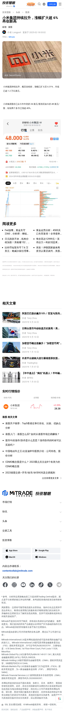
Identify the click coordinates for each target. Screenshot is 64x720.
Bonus (30, 4)
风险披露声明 (37, 709)
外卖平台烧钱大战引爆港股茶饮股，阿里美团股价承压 (41, 358)
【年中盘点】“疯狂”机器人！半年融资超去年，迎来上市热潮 (41, 373)
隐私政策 (14, 709)
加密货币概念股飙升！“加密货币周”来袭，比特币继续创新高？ (41, 343)
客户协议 (48, 709)
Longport (14, 32)
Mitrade (12, 37)
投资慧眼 (6, 12)
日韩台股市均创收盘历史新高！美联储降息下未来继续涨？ (41, 328)
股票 (27, 12)
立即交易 (52, 4)
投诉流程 (5, 709)
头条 (18, 12)
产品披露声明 (25, 709)
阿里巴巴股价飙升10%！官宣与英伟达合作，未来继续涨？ (41, 313)
